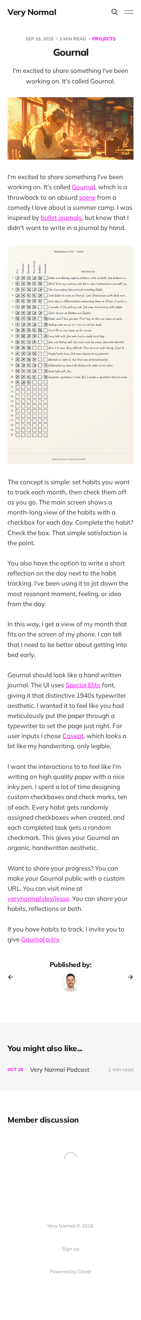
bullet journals (61, 217)
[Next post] (127, 977)
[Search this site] (114, 12)
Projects (104, 39)
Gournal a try (40, 939)
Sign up (70, 1249)
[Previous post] (13, 977)
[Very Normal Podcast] (70, 1069)
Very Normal (32, 12)
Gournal (83, 187)
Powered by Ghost (70, 1271)
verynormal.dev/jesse (38, 898)
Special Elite (82, 685)
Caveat (72, 736)
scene (87, 197)
